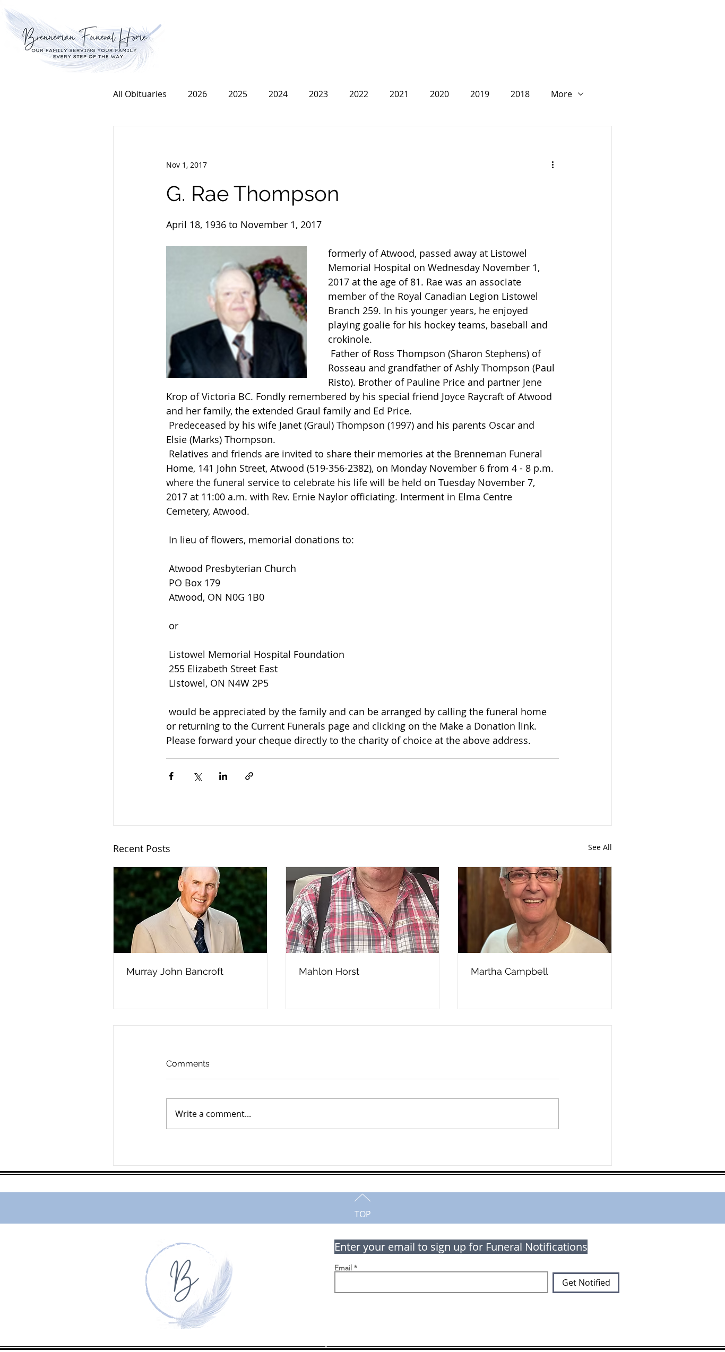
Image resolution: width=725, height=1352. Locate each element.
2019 (479, 94)
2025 (237, 94)
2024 (278, 94)
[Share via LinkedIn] (223, 776)
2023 (318, 94)
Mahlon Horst (329, 971)
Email (343, 1267)
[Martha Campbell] (534, 910)
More (561, 94)
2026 (197, 94)
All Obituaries (140, 94)
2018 (520, 94)
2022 (358, 94)
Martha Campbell (509, 971)
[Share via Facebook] (171, 776)
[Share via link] (249, 776)
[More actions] (552, 164)
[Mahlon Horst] (362, 910)
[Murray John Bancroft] (190, 910)
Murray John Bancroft (174, 971)
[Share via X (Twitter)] (197, 776)
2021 (399, 94)
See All (600, 847)
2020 (439, 94)
